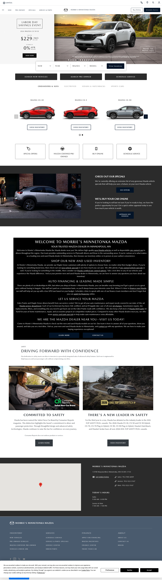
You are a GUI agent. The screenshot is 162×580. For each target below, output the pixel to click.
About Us (122, 537)
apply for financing (81, 294)
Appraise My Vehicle (125, 215)
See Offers (125, 190)
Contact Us (97, 335)
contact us (103, 326)
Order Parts (51, 549)
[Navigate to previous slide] (2, 32)
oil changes (117, 306)
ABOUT (121, 533)
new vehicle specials (69, 268)
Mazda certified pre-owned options (91, 271)
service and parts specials (63, 314)
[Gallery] (81, 32)
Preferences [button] (41, 573)
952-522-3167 (129, 481)
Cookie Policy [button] (85, 570)
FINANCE (86, 533)
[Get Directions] (148, 2)
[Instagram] (14, 559)
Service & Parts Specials (57, 541)
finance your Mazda (138, 288)
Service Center (53, 545)
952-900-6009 (128, 477)
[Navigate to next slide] (160, 32)
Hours (121, 545)
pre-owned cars (136, 250)
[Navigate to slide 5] (78, 60)
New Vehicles (16, 537)
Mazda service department (30, 306)
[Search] (154, 2)
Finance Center (89, 545)
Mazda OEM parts (136, 309)
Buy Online (137, 10)
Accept (149, 570)
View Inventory (118, 443)
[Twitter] (19, 559)
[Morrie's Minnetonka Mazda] (66, 9)
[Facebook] (10, 559)
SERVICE (50, 533)
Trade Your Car (89, 549)
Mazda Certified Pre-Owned (23, 545)
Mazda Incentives (90, 541)
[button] (40, 485)
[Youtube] (24, 559)
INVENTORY (16, 533)
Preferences (110, 570)
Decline (129, 570)
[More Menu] (3, 10)
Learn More (64, 335)
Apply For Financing (91, 537)
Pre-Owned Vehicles (19, 541)
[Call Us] (142, 2)
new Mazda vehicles (102, 250)
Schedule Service (152, 10)
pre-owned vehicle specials (131, 268)
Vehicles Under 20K (19, 549)
